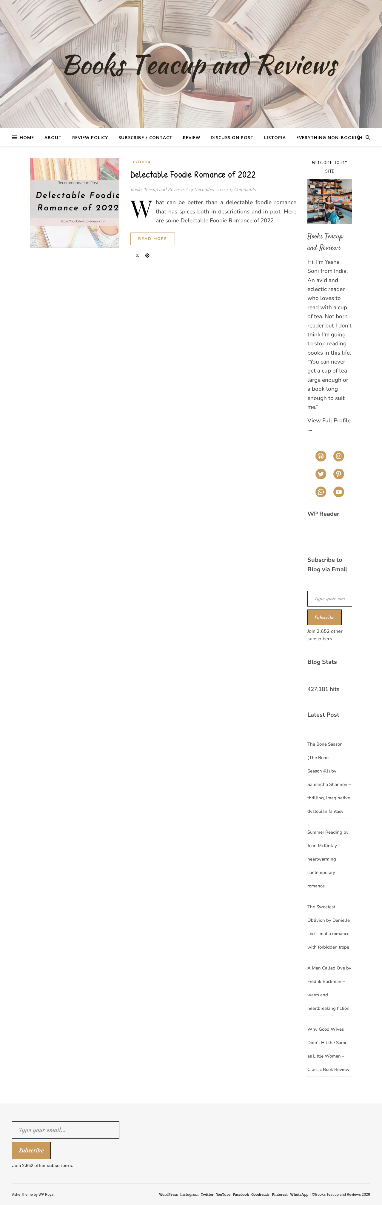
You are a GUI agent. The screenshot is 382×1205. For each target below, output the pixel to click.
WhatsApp (299, 1194)
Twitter (207, 1194)
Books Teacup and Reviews (157, 189)
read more (152, 238)
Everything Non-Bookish (329, 137)
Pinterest (280, 1194)
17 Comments (242, 189)
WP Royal (46, 1194)
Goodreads (260, 1194)
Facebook (241, 1194)
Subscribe (325, 617)
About (53, 137)
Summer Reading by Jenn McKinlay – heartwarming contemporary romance (328, 859)
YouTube (223, 1194)
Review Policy (90, 137)
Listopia (275, 137)
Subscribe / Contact (145, 137)
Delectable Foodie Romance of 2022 (193, 174)
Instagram (189, 1194)
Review (191, 137)
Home (27, 137)
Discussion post (232, 137)
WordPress (168, 1194)
